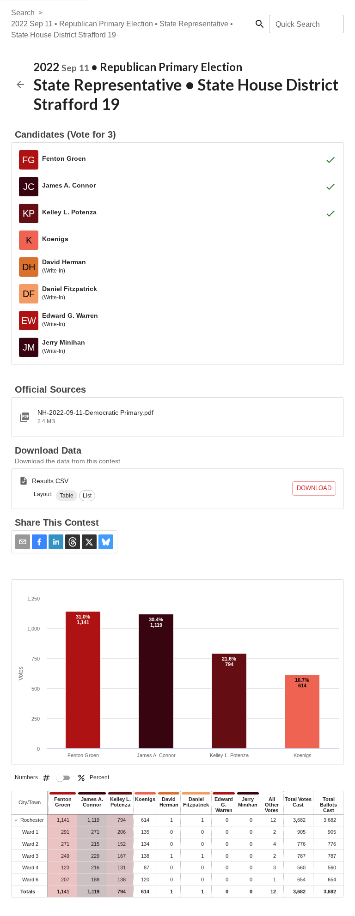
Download (314, 488)
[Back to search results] (20, 84)
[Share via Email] (22, 541)
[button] (66, 495)
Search (23, 13)
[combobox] (306, 24)
